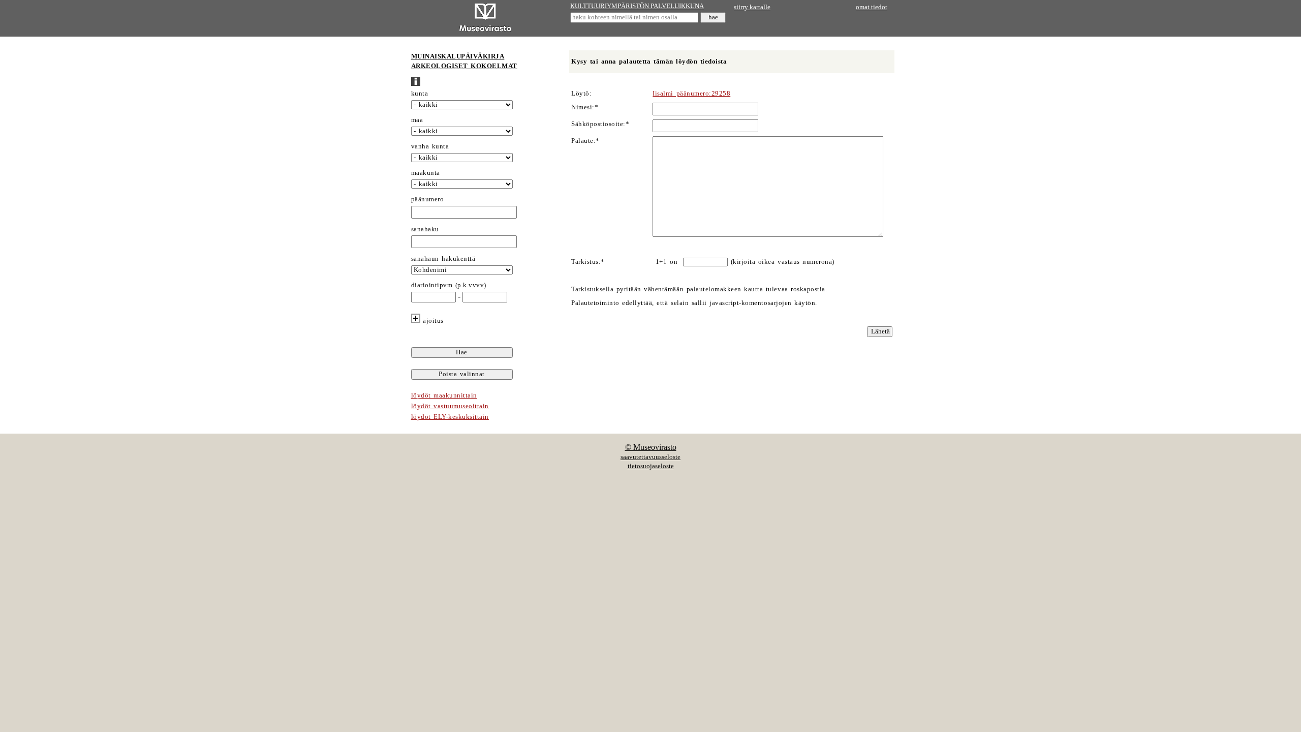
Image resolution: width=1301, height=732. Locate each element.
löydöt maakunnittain (444, 395)
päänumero (427, 199)
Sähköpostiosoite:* (600, 124)
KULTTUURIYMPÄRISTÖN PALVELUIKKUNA (637, 6)
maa (417, 120)
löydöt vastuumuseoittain (450, 406)
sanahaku (425, 229)
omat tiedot (871, 7)
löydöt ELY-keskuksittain (450, 416)
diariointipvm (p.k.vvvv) (448, 285)
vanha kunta (430, 146)
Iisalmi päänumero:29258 (691, 93)
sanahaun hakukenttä (443, 258)
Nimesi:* (584, 107)
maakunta (425, 172)
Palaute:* (585, 140)
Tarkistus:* (588, 261)
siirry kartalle (752, 7)
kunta (419, 93)
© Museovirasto (650, 447)
